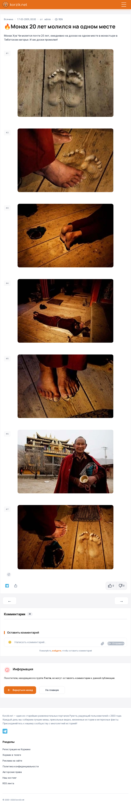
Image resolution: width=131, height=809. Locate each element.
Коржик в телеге (12, 755)
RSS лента (8, 783)
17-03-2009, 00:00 (26, 19)
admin (47, 19)
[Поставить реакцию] (8, 574)
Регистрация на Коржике (17, 749)
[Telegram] (5, 731)
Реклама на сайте (12, 760)
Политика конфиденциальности (21, 766)
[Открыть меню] (123, 4)
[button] (65, 645)
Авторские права (12, 772)
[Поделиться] (16, 585)
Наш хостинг (10, 777)
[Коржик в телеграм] (7, 585)
